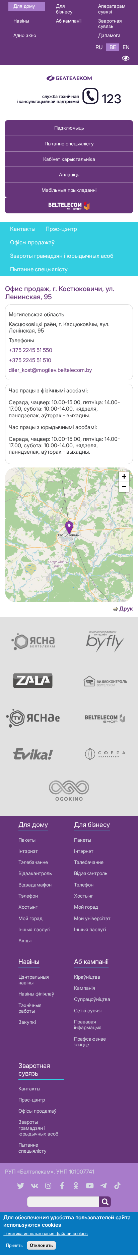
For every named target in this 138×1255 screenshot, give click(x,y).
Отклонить (41, 1245)
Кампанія (84, 988)
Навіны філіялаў (36, 994)
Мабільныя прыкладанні (69, 190)
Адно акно (24, 35)
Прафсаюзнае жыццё (90, 1041)
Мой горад (30, 918)
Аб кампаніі (68, 21)
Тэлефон (28, 896)
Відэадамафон (35, 884)
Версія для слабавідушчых (125, 58)
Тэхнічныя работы (30, 1008)
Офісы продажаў (32, 242)
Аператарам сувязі (111, 8)
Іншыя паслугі (34, 929)
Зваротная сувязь (110, 23)
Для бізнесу (64, 8)
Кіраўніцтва (87, 977)
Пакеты (27, 840)
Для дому (24, 6)
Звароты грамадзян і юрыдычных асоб (62, 255)
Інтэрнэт (28, 851)
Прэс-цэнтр (61, 228)
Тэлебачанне (33, 862)
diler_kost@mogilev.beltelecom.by (50, 370)
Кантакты (23, 228)
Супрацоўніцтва (92, 999)
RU (99, 47)
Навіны (21, 21)
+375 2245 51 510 (30, 360)
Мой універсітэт (92, 918)
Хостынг (28, 907)
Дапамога (109, 35)
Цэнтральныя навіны (33, 979)
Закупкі (27, 1022)
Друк (126, 608)
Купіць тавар (69, 206)
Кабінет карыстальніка (69, 159)
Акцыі (24, 940)
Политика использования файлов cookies (45, 1233)
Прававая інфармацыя (87, 1024)
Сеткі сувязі (87, 1010)
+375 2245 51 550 (30, 350)
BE (113, 47)
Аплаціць (69, 174)
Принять (14, 1245)
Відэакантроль (35, 873)
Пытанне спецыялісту (69, 143)
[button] (69, 528)
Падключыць (69, 128)
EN (126, 47)
